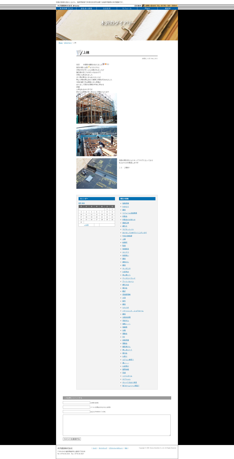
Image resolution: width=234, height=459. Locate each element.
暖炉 (124, 291)
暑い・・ (125, 363)
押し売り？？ (127, 350)
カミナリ (125, 252)
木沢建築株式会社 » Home (68, 5)
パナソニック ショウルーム (133, 311)
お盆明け (125, 366)
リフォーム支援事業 (129, 213)
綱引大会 (125, 285)
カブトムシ (126, 379)
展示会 (124, 288)
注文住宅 (107, 8)
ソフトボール (127, 376)
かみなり (125, 207)
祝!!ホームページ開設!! (130, 386)
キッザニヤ (126, 268)
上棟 (124, 239)
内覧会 (124, 216)
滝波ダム (125, 321)
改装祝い (125, 255)
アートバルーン (128, 281)
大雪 (124, 298)
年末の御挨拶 (127, 236)
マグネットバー (128, 229)
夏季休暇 (125, 369)
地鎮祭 (124, 327)
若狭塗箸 (125, 340)
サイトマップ (103, 448)
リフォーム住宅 (127, 8)
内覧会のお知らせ (128, 220)
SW (123, 337)
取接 (124, 246)
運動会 (124, 334)
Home (61, 43)
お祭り (124, 356)
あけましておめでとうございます (134, 233)
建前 (124, 210)
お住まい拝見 (86, 8)
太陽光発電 (126, 317)
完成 (124, 373)
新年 (124, 301)
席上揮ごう (126, 275)
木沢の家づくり (66, 8)
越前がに (125, 262)
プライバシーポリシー (116, 448)
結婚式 (124, 242)
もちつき (125, 307)
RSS (126, 448)
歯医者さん (126, 347)
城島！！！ (126, 324)
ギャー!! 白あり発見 (129, 382)
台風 (124, 330)
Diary (147, 8)
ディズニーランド (128, 278)
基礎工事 (125, 223)
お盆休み (125, 272)
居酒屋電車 (126, 294)
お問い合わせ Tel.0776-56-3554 (160, 5)
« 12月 (86, 225)
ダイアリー (68, 43)
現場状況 (125, 249)
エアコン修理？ (128, 360)
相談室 (168, 8)
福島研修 (125, 203)
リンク (95, 448)
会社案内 (138, 5)
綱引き (124, 226)
